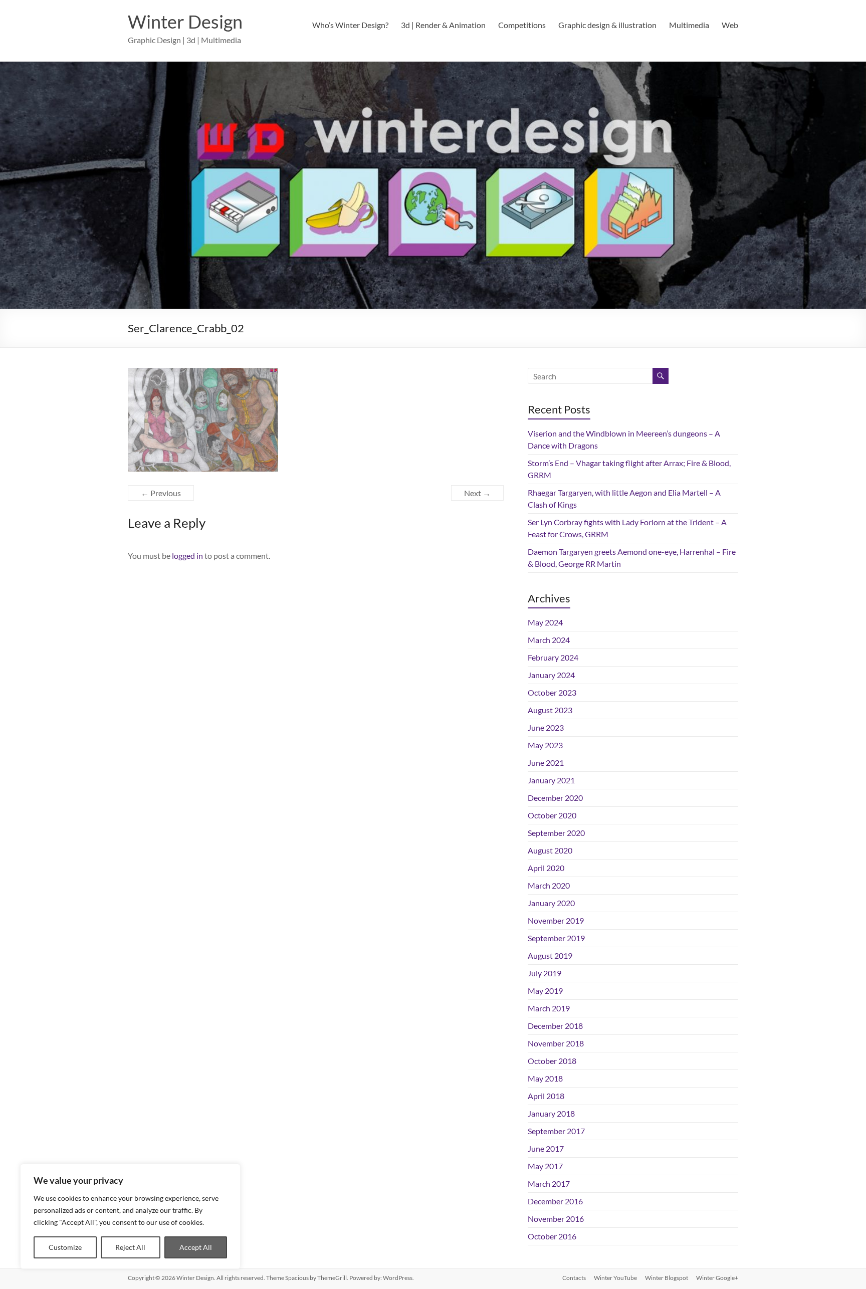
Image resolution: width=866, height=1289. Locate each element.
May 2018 (545, 1078)
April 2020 (546, 868)
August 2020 (550, 850)
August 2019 (550, 955)
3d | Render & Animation (443, 25)
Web (730, 25)
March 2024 (549, 639)
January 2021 (551, 780)
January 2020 (551, 903)
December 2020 (555, 797)
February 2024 (553, 657)
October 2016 (552, 1236)
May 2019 (545, 990)
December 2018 (555, 1025)
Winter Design (185, 22)
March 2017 (549, 1183)
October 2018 (552, 1060)
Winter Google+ (717, 1277)
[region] (130, 1216)
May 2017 (545, 1166)
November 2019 (556, 920)
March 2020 (549, 885)
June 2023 (546, 727)
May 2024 (545, 622)
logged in (187, 555)
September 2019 (556, 938)
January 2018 (551, 1113)
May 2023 (545, 745)
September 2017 (556, 1131)
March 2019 (549, 1008)
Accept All (195, 1247)
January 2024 (551, 675)
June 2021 (546, 762)
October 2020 (552, 815)
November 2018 (556, 1043)
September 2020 (556, 832)
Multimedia (689, 25)
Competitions (522, 25)
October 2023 (552, 692)
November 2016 (556, 1218)
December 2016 (555, 1201)
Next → (477, 493)
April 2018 (546, 1096)
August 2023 (550, 710)
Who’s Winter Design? (350, 25)
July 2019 (544, 973)
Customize (65, 1247)
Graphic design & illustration (607, 25)
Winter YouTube (615, 1277)
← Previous (161, 493)
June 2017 (546, 1148)
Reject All (130, 1247)
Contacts (574, 1277)
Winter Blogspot (666, 1277)
